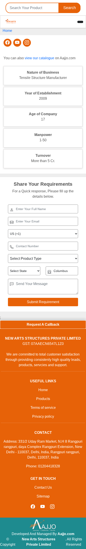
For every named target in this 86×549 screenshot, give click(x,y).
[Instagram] (27, 43)
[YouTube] (17, 43)
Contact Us (43, 487)
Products (43, 399)
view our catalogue (39, 58)
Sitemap (43, 496)
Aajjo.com (66, 534)
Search (69, 8)
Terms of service (43, 407)
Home (7, 31)
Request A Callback (43, 324)
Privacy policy (43, 416)
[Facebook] (7, 43)
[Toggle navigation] (80, 22)
